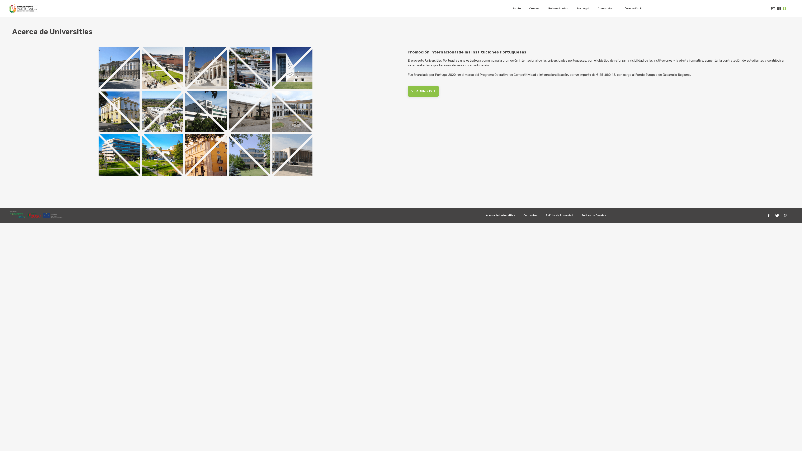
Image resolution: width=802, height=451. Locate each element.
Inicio (517, 8)
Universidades (558, 8)
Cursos (534, 8)
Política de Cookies (593, 215)
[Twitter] (777, 215)
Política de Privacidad (559, 215)
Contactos (530, 215)
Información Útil (633, 8)
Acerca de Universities (500, 215)
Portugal (582, 8)
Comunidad (605, 8)
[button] (423, 91)
